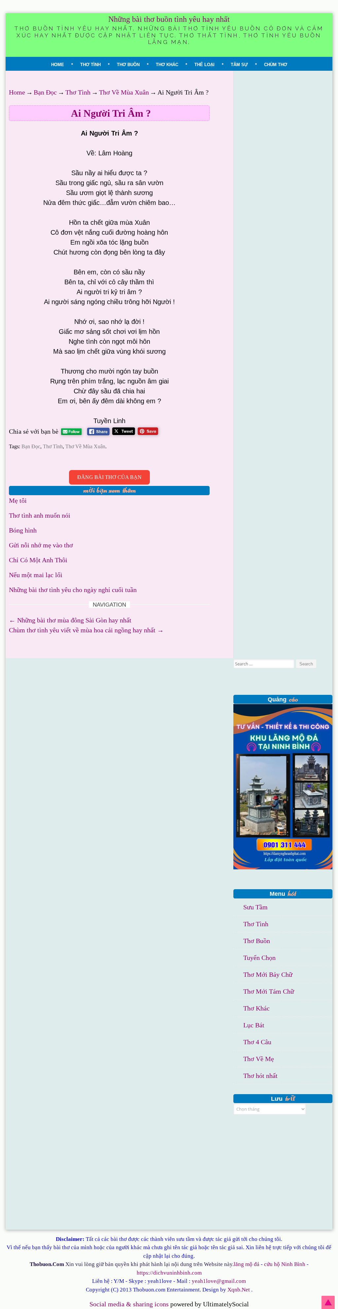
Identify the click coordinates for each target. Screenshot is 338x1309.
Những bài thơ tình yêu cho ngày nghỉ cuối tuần (73, 589)
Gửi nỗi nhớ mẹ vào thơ (41, 545)
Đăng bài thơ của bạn (109, 477)
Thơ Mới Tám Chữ (268, 991)
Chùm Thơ (275, 64)
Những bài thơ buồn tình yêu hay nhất (169, 19)
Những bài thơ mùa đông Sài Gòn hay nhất (70, 620)
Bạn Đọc (45, 92)
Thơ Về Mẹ (258, 1058)
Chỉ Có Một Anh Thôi (38, 560)
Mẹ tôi (18, 500)
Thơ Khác (167, 64)
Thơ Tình (90, 64)
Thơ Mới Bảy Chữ (267, 974)
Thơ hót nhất (260, 1075)
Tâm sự (239, 64)
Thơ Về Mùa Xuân (124, 92)
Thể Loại (204, 64)
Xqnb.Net (238, 1290)
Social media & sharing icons (129, 1304)
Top (328, 1302)
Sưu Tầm (255, 907)
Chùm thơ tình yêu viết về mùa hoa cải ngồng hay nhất (86, 630)
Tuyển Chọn (259, 957)
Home (57, 64)
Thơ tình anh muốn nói (39, 515)
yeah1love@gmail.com (219, 1281)
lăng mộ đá (246, 1264)
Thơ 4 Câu (257, 1042)
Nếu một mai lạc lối (35, 574)
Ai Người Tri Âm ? (111, 113)
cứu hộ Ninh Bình (284, 1264)
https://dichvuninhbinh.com (169, 1273)
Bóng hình (23, 530)
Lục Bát (253, 1025)
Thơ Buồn (128, 64)
